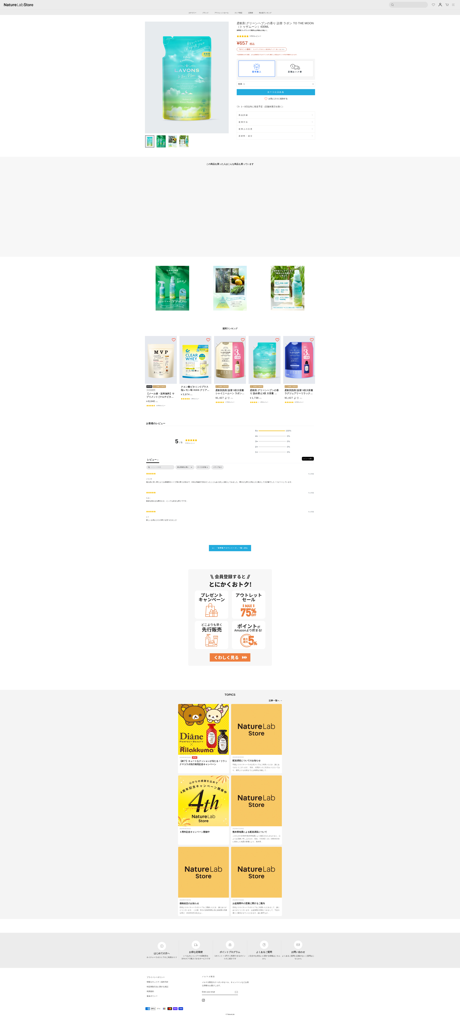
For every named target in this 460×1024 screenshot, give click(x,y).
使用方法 (243, 122)
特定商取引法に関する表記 (157, 987)
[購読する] (236, 992)
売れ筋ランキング (265, 13)
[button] (272, 431)
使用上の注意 (246, 129)
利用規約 (150, 991)
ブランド (205, 13)
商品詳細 (243, 115)
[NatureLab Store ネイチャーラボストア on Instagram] (203, 1000)
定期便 (250, 13)
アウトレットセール (222, 13)
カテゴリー (192, 13)
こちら (282, 49)
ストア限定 (238, 13)
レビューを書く (308, 458)
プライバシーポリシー (156, 977)
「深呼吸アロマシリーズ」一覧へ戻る (231, 548)
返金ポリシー (152, 996)
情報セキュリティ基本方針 (157, 982)
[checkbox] (217, 467)
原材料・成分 (246, 136)
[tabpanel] (230, 495)
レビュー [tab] (152, 459)
